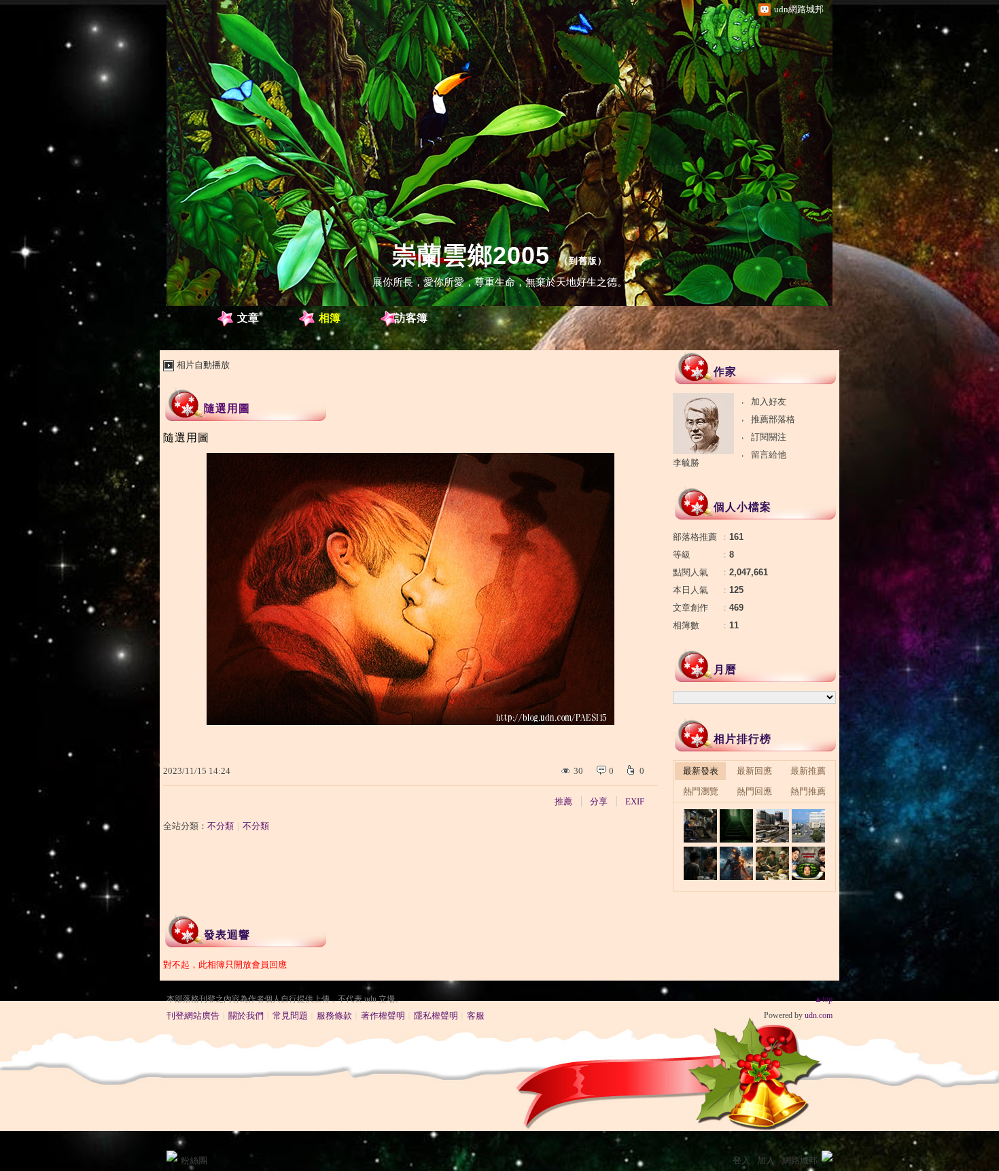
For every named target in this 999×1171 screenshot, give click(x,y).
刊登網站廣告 (193, 1016)
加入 (766, 1160)
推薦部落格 (773, 419)
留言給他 (768, 454)
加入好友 (768, 401)
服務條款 (334, 1016)
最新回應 (754, 771)
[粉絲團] (171, 1156)
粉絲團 (194, 1160)
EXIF (634, 801)
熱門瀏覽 (700, 791)
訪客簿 (411, 318)
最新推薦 (808, 771)
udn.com (818, 1015)
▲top (823, 999)
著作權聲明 (383, 1016)
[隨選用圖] (700, 826)
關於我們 (246, 1016)
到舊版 (583, 261)
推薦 (563, 801)
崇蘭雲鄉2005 (471, 255)
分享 (599, 801)
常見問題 (290, 1016)
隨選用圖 (227, 408)
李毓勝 (686, 463)
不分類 (220, 826)
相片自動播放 (203, 365)
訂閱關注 (768, 437)
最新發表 (700, 771)
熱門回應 (754, 791)
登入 (741, 1160)
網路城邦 (800, 1160)
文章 (248, 318)
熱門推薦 (808, 791)
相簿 (329, 318)
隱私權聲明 (436, 1016)
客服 (476, 1016)
